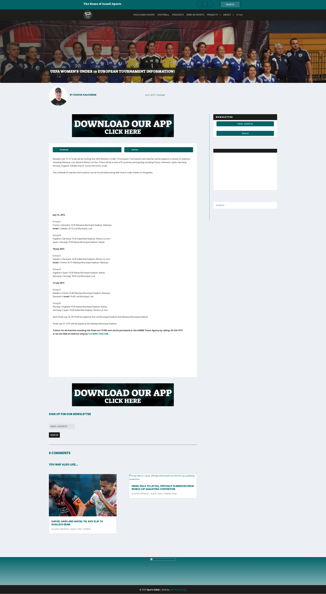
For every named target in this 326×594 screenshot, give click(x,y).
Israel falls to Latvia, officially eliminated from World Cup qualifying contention (163, 488)
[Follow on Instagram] (210, 4)
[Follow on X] (205, 4)
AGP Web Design (178, 589)
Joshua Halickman (84, 95)
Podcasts (178, 14)
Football (163, 14)
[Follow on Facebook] (200, 4)
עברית (239, 14)
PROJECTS (212, 14)
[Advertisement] (90, 195)
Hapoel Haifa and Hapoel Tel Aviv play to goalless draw (77, 523)
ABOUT (227, 14)
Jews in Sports (195, 14)
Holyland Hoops (144, 14)
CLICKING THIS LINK (98, 333)
